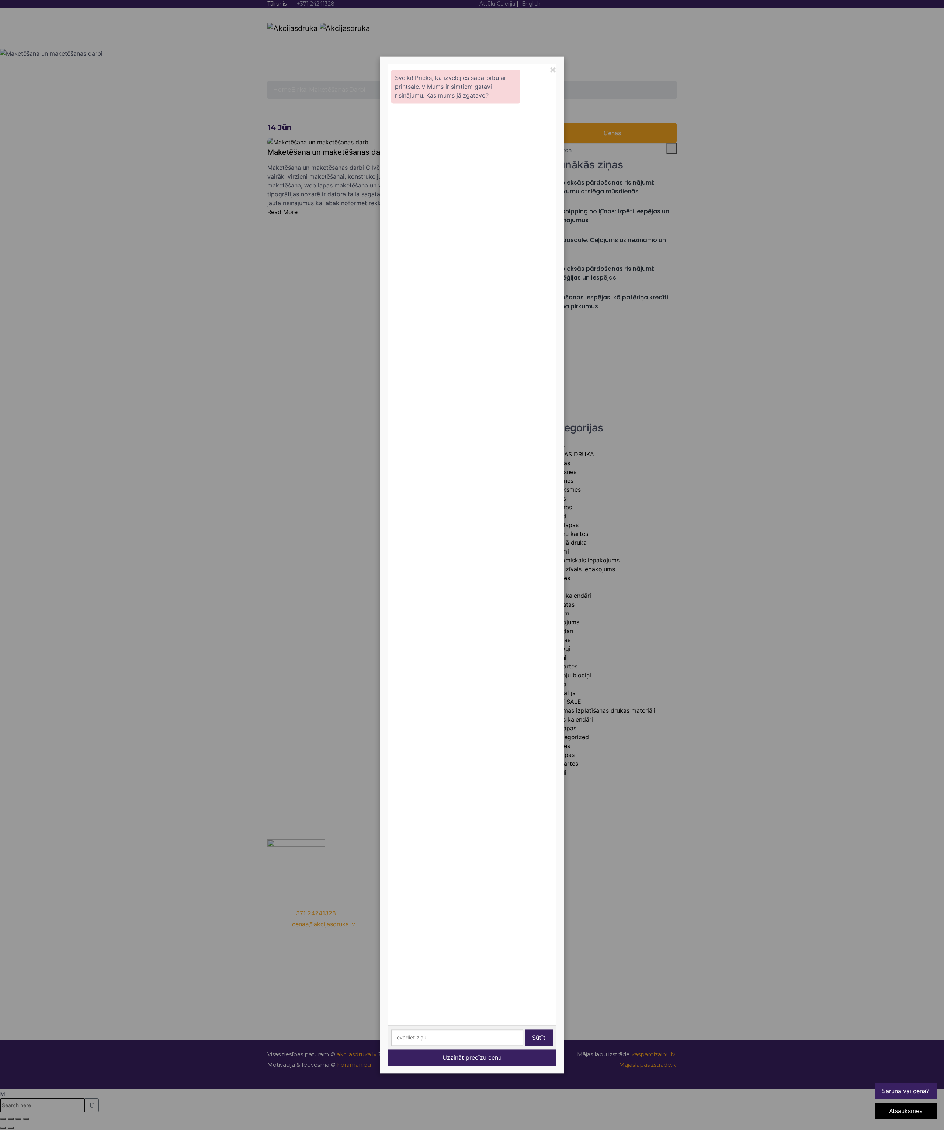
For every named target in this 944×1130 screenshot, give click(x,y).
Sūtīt (538, 1038)
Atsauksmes (905, 1111)
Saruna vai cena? (905, 1091)
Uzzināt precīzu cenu (472, 1057)
